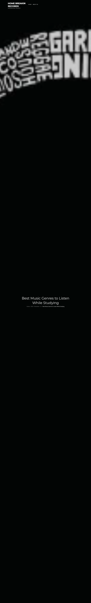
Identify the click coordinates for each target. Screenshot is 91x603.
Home (29, 4)
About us (35, 4)
